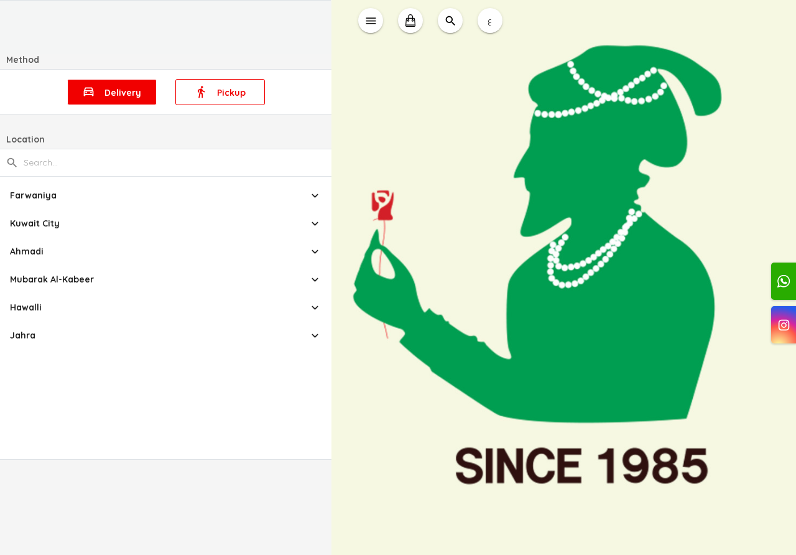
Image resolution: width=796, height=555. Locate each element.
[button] (165, 196)
